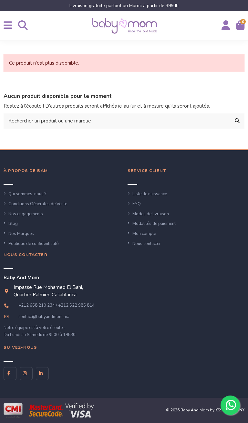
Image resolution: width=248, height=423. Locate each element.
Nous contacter (146, 244)
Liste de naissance (149, 194)
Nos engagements (25, 214)
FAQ (136, 204)
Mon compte (144, 234)
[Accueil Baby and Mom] (124, 26)
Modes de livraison (150, 214)
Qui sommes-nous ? (27, 194)
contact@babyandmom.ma (43, 317)
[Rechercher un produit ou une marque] (237, 121)
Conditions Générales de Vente (37, 204)
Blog (13, 224)
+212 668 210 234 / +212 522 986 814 (56, 305)
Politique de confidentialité (33, 244)
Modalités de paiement (154, 224)
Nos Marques (21, 234)
